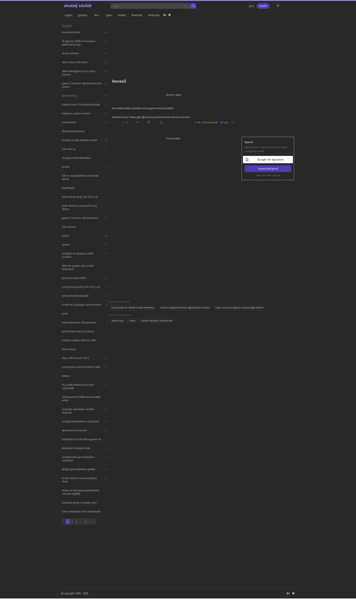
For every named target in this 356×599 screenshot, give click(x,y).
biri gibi (224, 122)
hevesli (119, 81)
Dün (96, 15)
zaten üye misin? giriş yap (268, 175)
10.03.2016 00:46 (209, 122)
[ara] (193, 6)
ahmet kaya (117, 320)
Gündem (82, 15)
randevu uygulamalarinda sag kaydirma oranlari (185, 307)
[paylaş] (161, 122)
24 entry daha (173, 95)
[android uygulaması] (165, 15)
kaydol (263, 5)
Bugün (68, 15)
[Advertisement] (201, 46)
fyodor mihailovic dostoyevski (156, 320)
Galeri (109, 15)
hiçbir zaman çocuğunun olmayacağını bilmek (239, 307)
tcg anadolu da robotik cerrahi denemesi (132, 307)
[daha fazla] (278, 5)
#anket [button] (122, 15)
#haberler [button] (137, 15)
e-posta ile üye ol (268, 168)
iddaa (132, 320)
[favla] (148, 122)
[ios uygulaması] (169, 15)
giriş (251, 6)
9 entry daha (173, 138)
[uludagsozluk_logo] (78, 6)
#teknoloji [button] (153, 15)
